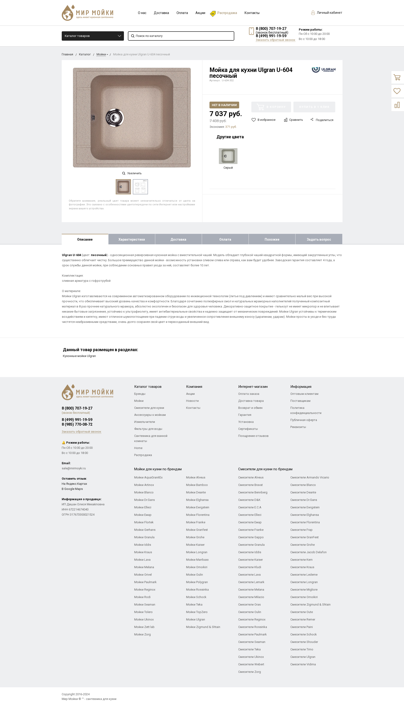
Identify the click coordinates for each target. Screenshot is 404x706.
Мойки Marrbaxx (197, 559)
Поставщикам (300, 401)
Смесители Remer (302, 619)
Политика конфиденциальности (305, 410)
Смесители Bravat (250, 485)
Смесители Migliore (303, 589)
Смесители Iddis (249, 552)
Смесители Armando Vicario (309, 477)
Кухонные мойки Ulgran (79, 356)
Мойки (101, 54)
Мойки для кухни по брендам (158, 469)
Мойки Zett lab (144, 627)
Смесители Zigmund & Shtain (310, 604)
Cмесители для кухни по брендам (265, 469)
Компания (194, 387)
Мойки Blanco (144, 492)
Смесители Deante (303, 492)
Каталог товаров (77, 36)
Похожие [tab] (272, 239)
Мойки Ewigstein (197, 507)
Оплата (182, 13)
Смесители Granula (251, 544)
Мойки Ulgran (195, 619)
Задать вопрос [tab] (319, 239)
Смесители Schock (303, 634)
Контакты (252, 13)
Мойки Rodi (142, 597)
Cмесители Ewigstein (305, 507)
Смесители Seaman (251, 642)
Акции (200, 13)
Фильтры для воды (148, 429)
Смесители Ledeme (303, 574)
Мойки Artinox (144, 485)
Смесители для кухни (149, 408)
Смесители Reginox (251, 619)
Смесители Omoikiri (304, 597)
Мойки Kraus (143, 552)
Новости (192, 401)
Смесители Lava (249, 574)
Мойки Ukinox (144, 619)
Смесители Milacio (251, 597)
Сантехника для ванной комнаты (150, 438)
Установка (246, 422)
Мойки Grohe (195, 537)
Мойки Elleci (142, 507)
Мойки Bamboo (197, 485)
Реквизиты (298, 427)
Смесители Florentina (305, 522)
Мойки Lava (142, 559)
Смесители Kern (301, 559)
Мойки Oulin (194, 574)
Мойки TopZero (197, 612)
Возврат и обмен (250, 408)
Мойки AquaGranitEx (148, 477)
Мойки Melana (144, 567)
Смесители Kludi (249, 567)
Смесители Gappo (251, 537)
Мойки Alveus (195, 477)
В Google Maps (72, 489)
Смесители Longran (304, 582)
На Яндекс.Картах (74, 483)
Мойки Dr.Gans (144, 500)
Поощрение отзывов (253, 436)
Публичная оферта (303, 420)
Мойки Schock (196, 597)
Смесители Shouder (304, 642)
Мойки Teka (194, 604)
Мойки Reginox (144, 589)
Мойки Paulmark (145, 582)
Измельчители (144, 422)
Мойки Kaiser (195, 544)
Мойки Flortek (144, 522)
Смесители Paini (301, 627)
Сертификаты (248, 429)
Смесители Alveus (250, 477)
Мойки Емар (143, 515)
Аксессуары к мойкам (150, 415)
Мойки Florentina (197, 515)
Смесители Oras (249, 604)
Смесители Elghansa (304, 515)
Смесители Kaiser (250, 559)
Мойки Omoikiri (196, 567)
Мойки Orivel (143, 574)
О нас (142, 13)
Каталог (85, 54)
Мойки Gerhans (144, 529)
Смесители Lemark (251, 582)
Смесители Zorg (249, 672)
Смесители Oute (301, 612)
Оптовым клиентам (304, 394)
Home (138, 448)
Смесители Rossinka (252, 627)
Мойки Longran (196, 552)
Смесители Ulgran (302, 657)
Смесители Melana (251, 589)
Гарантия (244, 415)
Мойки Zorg (142, 634)
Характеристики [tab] (132, 239)
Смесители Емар (250, 522)
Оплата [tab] (225, 239)
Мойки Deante (196, 492)
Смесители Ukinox (251, 657)
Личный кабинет (329, 12)
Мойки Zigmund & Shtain (203, 627)
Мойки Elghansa (197, 500)
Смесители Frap (301, 529)
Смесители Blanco (303, 485)
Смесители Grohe (302, 544)
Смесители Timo (301, 649)
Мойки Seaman (144, 604)
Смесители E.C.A (249, 507)
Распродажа (227, 13)
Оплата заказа (248, 394)
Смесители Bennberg (252, 492)
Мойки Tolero (143, 612)
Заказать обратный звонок (275, 40)
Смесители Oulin (249, 612)
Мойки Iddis (142, 544)
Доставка (161, 13)
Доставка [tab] (178, 239)
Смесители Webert (251, 664)
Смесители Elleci (249, 515)
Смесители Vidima (303, 664)
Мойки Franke (195, 522)
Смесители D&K (249, 500)
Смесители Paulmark (252, 634)
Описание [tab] (85, 239)
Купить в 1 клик (314, 107)
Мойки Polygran (197, 582)
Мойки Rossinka (197, 589)
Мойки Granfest (197, 529)
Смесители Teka (249, 649)
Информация (300, 387)
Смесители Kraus (302, 567)
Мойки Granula (144, 537)
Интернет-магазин (253, 387)
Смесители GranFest (304, 537)
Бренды (139, 394)
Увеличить (133, 173)
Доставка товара (251, 401)
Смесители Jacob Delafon (308, 552)
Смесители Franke (250, 529)
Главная (67, 54)
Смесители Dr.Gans (303, 500)
